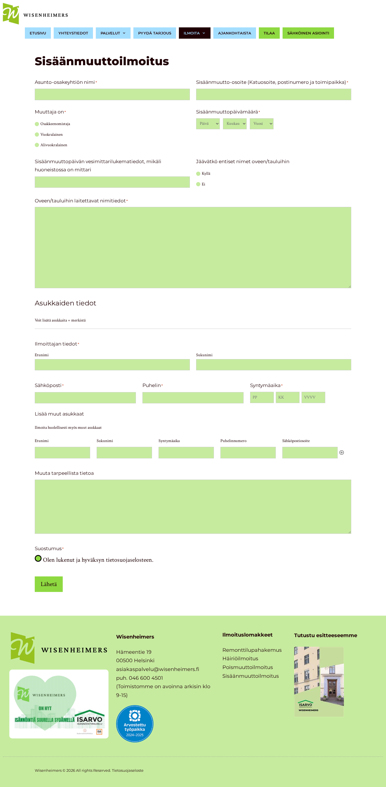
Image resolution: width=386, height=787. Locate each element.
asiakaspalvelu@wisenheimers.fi (157, 669)
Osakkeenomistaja (55, 123)
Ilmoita (192, 33)
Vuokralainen (51, 134)
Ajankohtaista (234, 33)
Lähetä (49, 584)
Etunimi (42, 355)
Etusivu (38, 33)
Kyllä (206, 173)
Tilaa (269, 33)
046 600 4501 (146, 678)
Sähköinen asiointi (308, 33)
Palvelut (110, 33)
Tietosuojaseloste (128, 770)
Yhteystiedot (73, 33)
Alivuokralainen (53, 145)
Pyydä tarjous (154, 33)
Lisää (341, 452)
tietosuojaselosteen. (129, 560)
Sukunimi (204, 355)
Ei (203, 184)
